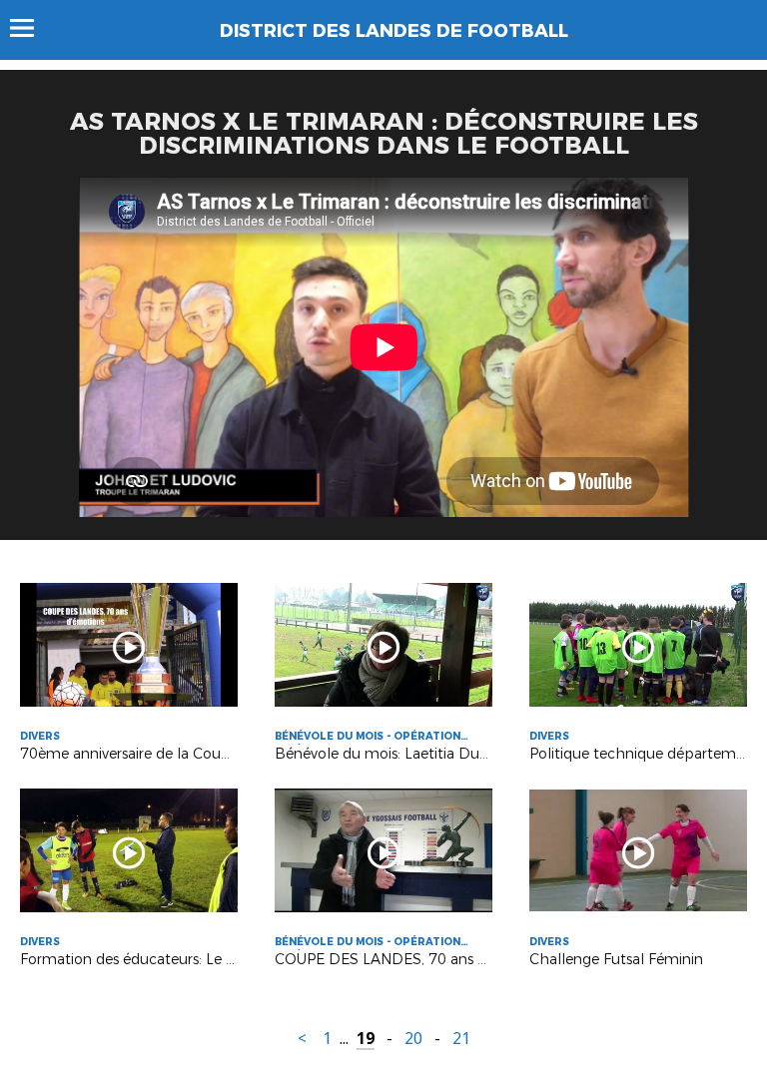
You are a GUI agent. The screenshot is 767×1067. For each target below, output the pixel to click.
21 (461, 1038)
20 (413, 1038)
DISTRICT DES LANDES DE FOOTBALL (394, 31)
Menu (31, 28)
